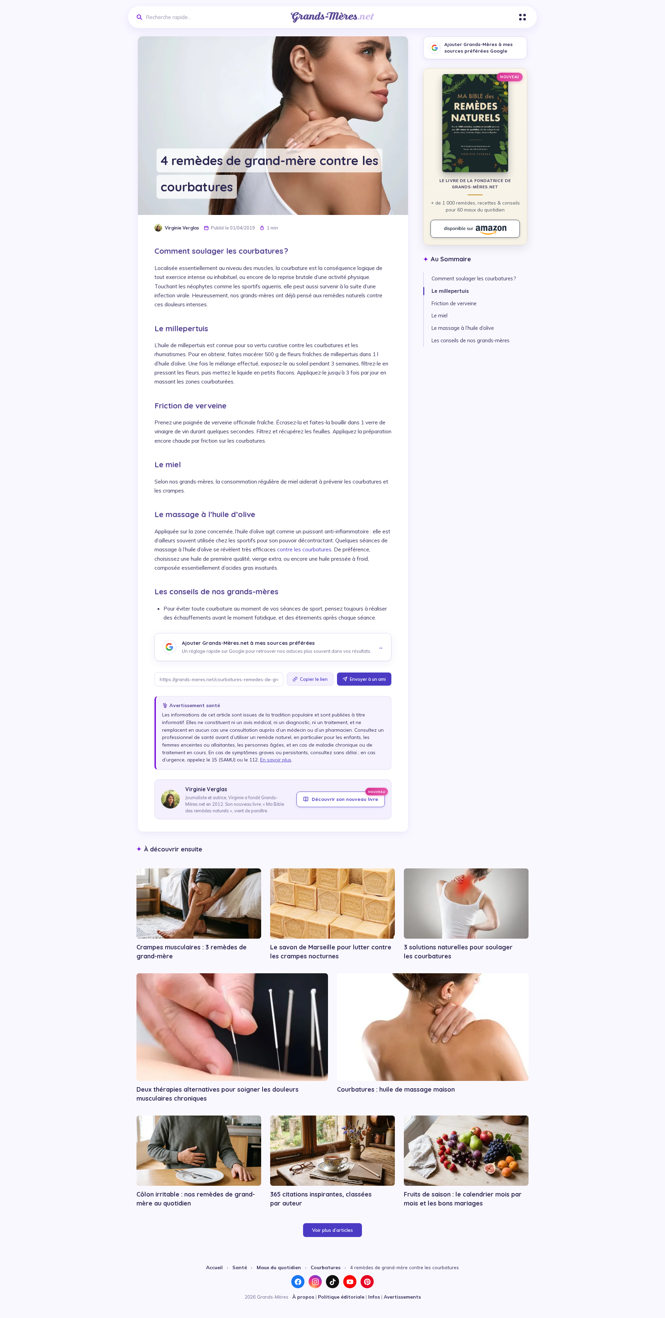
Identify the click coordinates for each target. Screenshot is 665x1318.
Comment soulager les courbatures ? (474, 278)
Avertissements (402, 1297)
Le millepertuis (450, 291)
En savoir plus (275, 760)
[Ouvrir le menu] (522, 17)
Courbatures (325, 1267)
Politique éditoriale (341, 1297)
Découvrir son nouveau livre (348, 797)
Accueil (214, 1267)
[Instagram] (315, 1281)
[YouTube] (349, 1281)
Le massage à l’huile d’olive (463, 328)
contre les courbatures (304, 549)
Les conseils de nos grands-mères (470, 340)
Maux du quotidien (279, 1267)
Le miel (439, 315)
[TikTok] (332, 1281)
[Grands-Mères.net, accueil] (332, 17)
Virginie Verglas (182, 228)
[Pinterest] (367, 1281)
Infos (374, 1297)
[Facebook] (297, 1281)
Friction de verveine (454, 303)
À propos (303, 1297)
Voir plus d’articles (332, 1230)
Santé (239, 1267)
